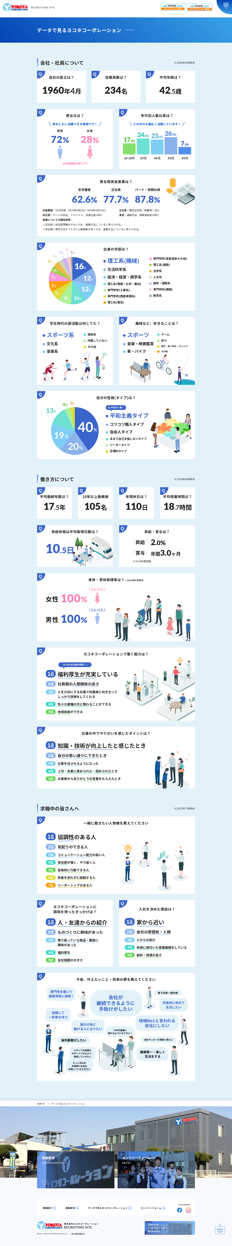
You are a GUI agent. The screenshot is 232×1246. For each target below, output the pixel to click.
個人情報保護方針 (78, 1233)
